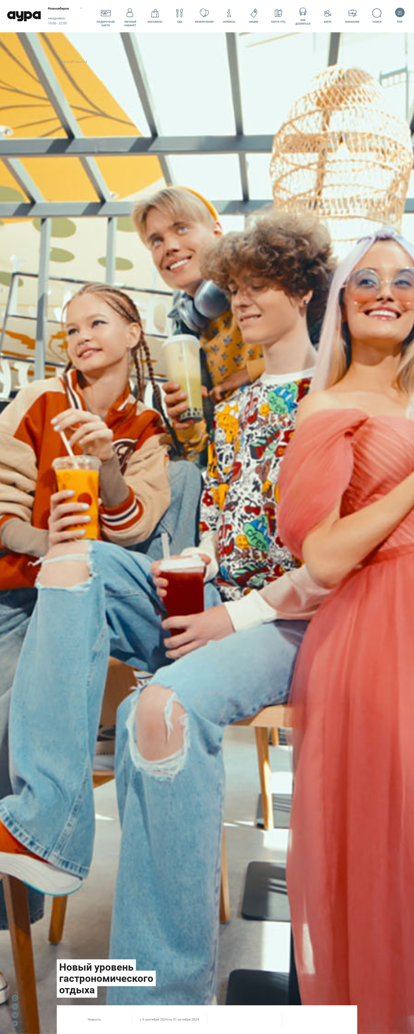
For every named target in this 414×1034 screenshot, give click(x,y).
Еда (179, 21)
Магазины (155, 21)
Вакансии (352, 21)
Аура (24, 16)
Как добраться (302, 22)
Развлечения (204, 21)
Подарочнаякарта (106, 23)
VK (15, 1006)
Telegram (15, 1015)
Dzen (15, 1024)
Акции (253, 21)
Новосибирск (58, 8)
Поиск (377, 21)
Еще (400, 21)
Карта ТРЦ (278, 21)
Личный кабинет (130, 23)
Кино (327, 21)
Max (15, 998)
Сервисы (229, 21)
